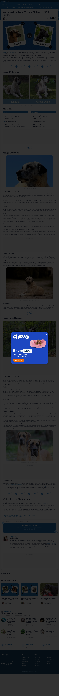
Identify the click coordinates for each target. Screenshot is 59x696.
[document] (29, 348)
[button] (46, 334)
